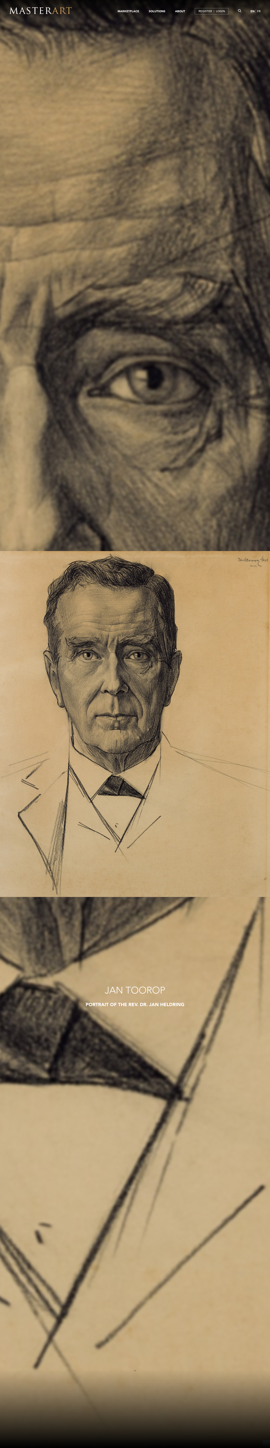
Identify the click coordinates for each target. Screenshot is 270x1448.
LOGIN (220, 11)
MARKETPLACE (128, 11)
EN (252, 11)
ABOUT (180, 11)
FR (259, 11)
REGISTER (205, 11)
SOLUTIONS (157, 11)
